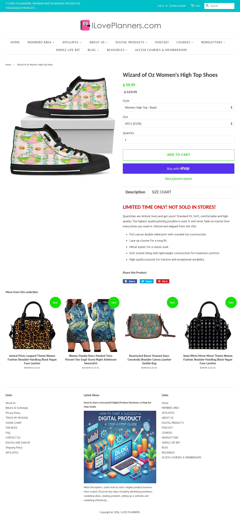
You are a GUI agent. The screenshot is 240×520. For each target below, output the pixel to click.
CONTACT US (13, 437)
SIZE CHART (161, 192)
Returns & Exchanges (17, 407)
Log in (161, 5)
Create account (178, 5)
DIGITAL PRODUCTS (130, 42)
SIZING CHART (14, 422)
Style (126, 101)
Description (135, 192)
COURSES (184, 42)
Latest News (91, 395)
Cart (198, 5)
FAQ (8, 432)
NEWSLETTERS (212, 42)
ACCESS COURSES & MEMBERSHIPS (161, 50)
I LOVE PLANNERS (130, 512)
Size (125, 117)
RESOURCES (116, 50)
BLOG (92, 50)
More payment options (178, 178)
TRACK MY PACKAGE (17, 417)
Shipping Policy (14, 447)
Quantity (128, 133)
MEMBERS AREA (40, 42)
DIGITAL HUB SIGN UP (18, 442)
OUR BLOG (11, 427)
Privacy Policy (13, 413)
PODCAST (162, 42)
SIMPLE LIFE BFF (68, 50)
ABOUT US (97, 42)
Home (15, 42)
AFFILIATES (71, 42)
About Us (11, 403)
